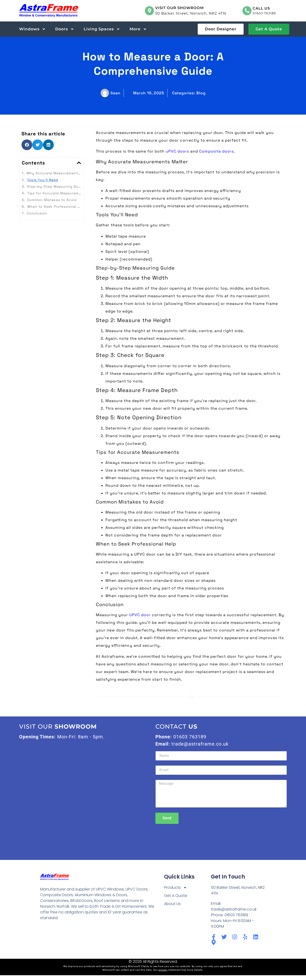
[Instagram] (234, 937)
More (135, 29)
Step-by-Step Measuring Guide (54, 186)
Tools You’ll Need (42, 180)
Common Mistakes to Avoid (52, 200)
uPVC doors (177, 151)
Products (172, 887)
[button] (27, 144)
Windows (29, 29)
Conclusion (37, 213)
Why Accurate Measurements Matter (54, 173)
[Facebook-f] (213, 937)
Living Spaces (99, 29)
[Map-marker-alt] (213, 942)
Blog (201, 92)
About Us (172, 903)
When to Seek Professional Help (54, 206)
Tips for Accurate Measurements (54, 193)
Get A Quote (175, 895)
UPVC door (140, 614)
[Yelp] (245, 937)
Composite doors (216, 151)
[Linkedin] (255, 937)
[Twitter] (224, 937)
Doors (61, 29)
